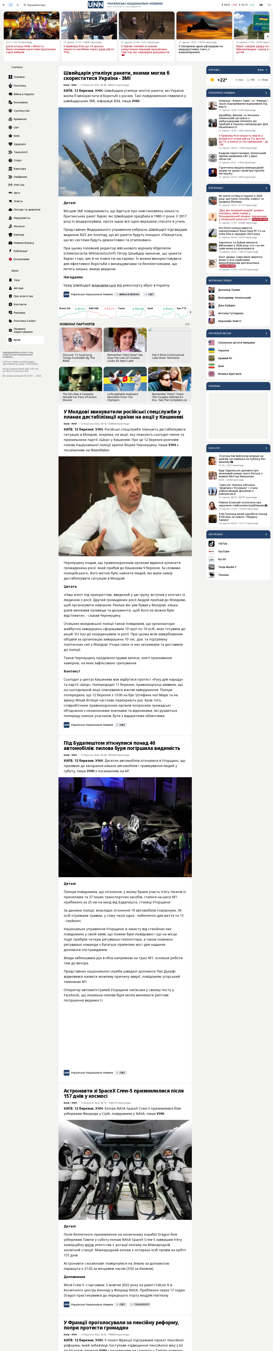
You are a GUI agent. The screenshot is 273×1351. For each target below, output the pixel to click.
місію (89, 1244)
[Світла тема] (3, 4)
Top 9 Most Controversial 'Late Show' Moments (168, 356)
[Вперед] (268, 36)
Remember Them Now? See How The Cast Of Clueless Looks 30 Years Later (125, 358)
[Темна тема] (17, 4)
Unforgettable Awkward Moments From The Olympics (122, 397)
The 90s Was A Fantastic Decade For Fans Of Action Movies (80, 397)
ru (269, 5)
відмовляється (104, 285)
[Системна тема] (10, 4)
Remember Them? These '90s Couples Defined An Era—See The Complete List (169, 397)
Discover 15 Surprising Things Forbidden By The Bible (79, 358)
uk (261, 5)
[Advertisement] (238, 415)
